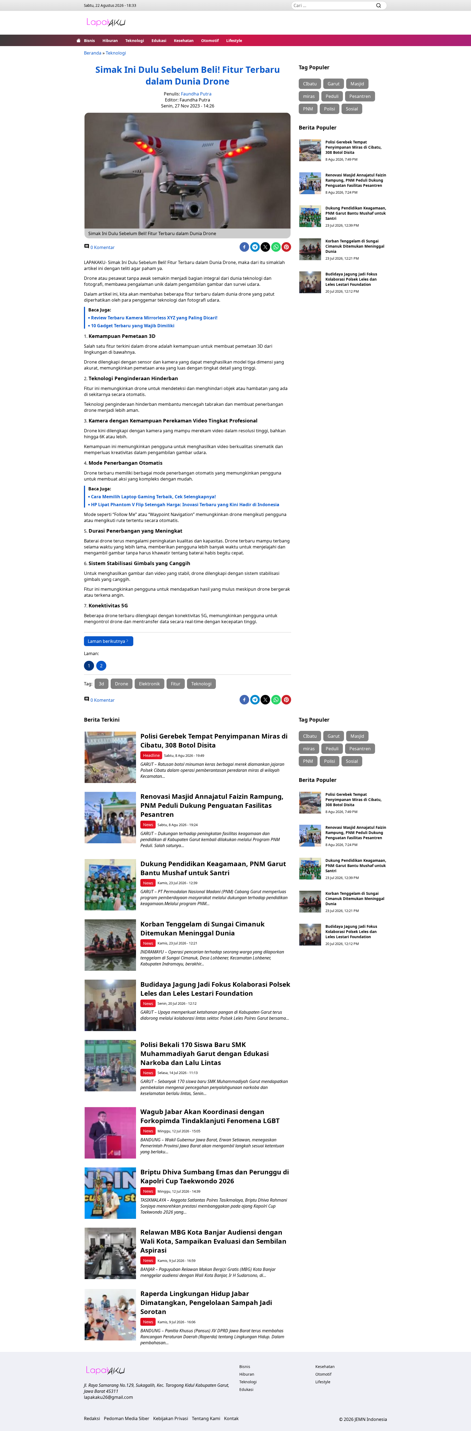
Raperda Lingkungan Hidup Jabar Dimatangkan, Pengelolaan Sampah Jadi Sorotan (206, 1302)
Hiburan (110, 40)
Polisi (329, 109)
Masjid (357, 84)
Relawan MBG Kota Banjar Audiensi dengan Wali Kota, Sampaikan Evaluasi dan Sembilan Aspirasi (213, 1241)
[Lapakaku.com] (106, 22)
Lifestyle (234, 40)
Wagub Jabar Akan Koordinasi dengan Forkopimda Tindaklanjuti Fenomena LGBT (210, 1116)
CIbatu (310, 84)
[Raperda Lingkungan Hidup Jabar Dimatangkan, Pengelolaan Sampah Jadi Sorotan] (110, 1314)
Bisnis (89, 40)
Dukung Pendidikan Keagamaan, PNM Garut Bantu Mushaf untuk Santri (355, 213)
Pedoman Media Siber (126, 1418)
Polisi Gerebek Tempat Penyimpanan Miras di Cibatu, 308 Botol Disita (353, 147)
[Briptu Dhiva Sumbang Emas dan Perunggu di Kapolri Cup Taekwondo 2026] (110, 1193)
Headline (151, 755)
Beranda (92, 53)
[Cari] (378, 5)
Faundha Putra (196, 94)
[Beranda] (78, 40)
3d (101, 684)
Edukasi (159, 40)
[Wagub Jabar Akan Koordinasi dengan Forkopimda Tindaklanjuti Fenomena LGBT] (110, 1133)
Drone (121, 684)
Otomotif (210, 40)
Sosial (352, 109)
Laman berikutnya (106, 641)
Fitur (175, 684)
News (148, 824)
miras (309, 96)
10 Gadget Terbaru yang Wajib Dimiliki (132, 326)
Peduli (332, 96)
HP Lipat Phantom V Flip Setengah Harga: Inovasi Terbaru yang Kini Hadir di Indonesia (185, 505)
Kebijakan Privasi (170, 1418)
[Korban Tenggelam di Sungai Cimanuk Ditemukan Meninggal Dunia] (310, 249)
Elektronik (149, 684)
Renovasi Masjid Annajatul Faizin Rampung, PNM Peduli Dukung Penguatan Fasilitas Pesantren (355, 180)
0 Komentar (102, 247)
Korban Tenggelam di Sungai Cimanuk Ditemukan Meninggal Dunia (354, 246)
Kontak (231, 1418)
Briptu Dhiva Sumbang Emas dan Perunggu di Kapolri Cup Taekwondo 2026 (214, 1176)
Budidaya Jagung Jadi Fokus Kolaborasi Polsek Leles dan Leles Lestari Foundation (351, 279)
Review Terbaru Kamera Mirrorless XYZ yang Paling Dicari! (154, 318)
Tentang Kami (206, 1418)
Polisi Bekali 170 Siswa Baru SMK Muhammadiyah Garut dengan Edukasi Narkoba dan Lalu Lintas (204, 1053)
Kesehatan (184, 40)
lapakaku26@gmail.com (108, 1397)
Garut (334, 84)
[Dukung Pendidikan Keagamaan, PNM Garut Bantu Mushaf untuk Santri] (310, 216)
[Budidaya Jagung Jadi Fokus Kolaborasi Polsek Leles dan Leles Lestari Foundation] (310, 282)
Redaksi (92, 1418)
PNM (308, 109)
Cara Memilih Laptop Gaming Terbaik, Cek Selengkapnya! (153, 497)
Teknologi (134, 40)
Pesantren (360, 96)
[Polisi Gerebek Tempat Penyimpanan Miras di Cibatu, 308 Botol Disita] (310, 150)
